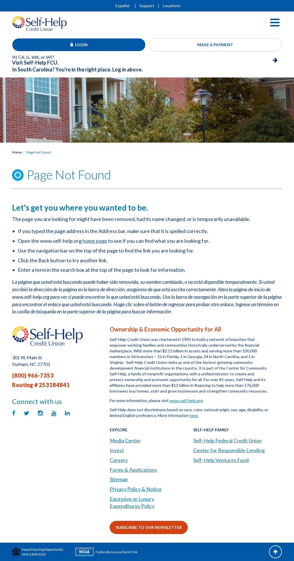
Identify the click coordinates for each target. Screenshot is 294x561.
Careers (119, 460)
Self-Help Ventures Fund (221, 460)
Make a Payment (215, 44)
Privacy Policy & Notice (136, 489)
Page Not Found (38, 152)
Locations (171, 5)
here (193, 415)
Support (147, 5)
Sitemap (119, 479)
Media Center (125, 440)
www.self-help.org (186, 400)
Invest (117, 450)
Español (122, 5)
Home (17, 152)
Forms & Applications (133, 470)
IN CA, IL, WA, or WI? (35, 60)
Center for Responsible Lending (229, 450)
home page (94, 241)
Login (81, 44)
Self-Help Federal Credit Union (227, 440)
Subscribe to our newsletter (149, 527)
